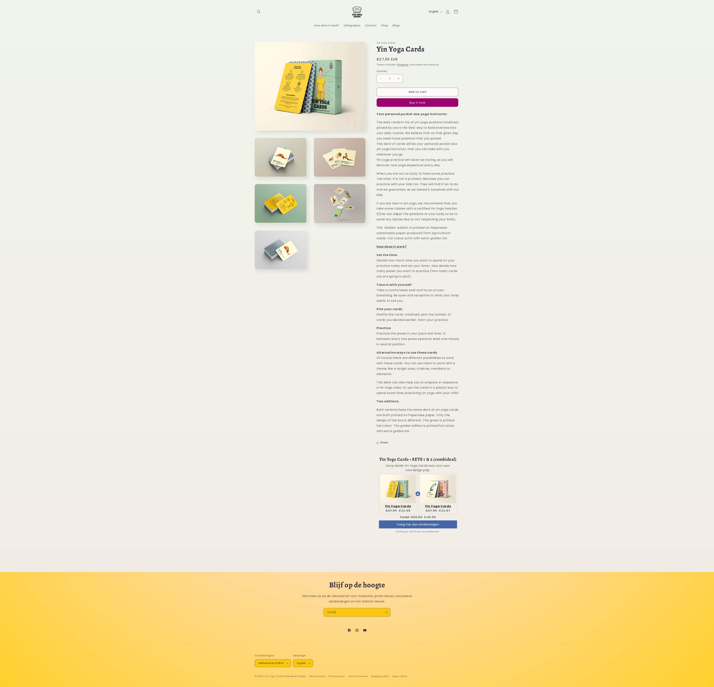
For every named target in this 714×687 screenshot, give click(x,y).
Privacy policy (337, 676)
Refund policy (317, 676)
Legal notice (399, 676)
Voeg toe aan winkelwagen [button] (418, 524)
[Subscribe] (386, 612)
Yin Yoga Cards (398, 506)
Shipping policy (380, 676)
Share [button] (384, 442)
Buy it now (417, 102)
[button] (259, 12)
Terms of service (358, 676)
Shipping (403, 64)
